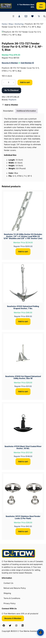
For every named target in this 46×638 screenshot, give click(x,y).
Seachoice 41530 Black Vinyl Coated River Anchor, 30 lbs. (23, 447)
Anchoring (19, 24)
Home (4, 24)
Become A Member (10, 63)
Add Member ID (27, 63)
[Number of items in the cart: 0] (39, 16)
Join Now (41, 6)
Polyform (12, 100)
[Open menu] (13, 16)
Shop (11, 24)
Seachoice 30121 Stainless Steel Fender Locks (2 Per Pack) (23, 517)
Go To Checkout (11, 90)
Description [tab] (8, 111)
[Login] (19, 16)
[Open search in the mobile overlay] (44, 16)
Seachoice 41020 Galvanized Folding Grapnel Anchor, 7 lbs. (23, 307)
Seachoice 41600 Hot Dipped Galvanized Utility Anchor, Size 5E (23, 377)
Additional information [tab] (26, 111)
